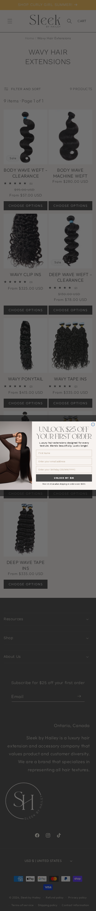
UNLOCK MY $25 (64, 478)
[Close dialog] (93, 424)
